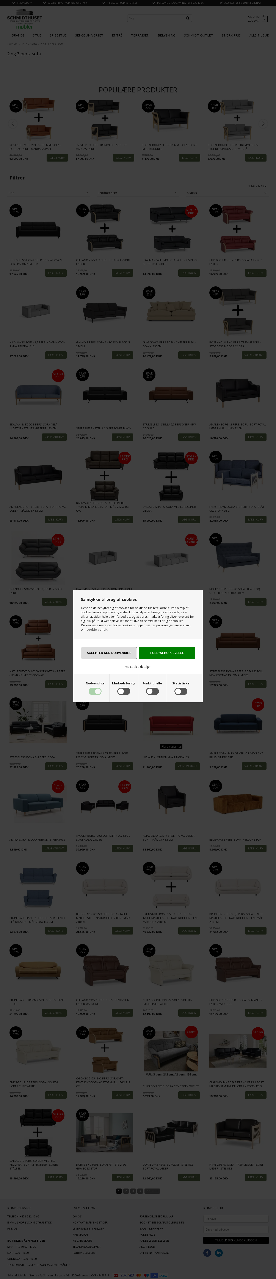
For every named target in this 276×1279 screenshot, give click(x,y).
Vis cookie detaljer (138, 667)
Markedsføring (123, 683)
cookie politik (97, 629)
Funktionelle (152, 683)
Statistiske (181, 683)
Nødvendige (95, 683)
